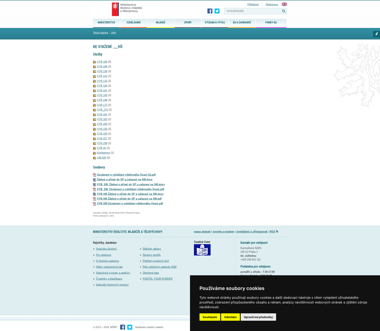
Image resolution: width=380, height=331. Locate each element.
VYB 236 (102, 143)
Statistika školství (106, 248)
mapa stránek (202, 231)
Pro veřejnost (103, 255)
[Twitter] (217, 11)
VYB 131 (102, 76)
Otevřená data (151, 272)
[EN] (284, 5)
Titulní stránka (100, 32)
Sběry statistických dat (109, 266)
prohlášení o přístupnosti (252, 231)
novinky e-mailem (223, 231)
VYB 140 (102, 85)
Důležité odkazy (152, 248)
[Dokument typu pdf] (94, 174)
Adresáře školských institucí (112, 284)
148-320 (101, 157)
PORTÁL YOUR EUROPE (158, 278)
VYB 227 (102, 138)
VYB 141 (102, 90)
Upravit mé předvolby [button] (258, 317)
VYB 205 (102, 123)
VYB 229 (102, 133)
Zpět (113, 32)
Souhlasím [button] (210, 317)
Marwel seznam (376, 34)
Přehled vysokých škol (156, 260)
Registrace (272, 4)
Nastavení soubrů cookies (149, 327)
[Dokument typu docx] (94, 179)
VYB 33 (101, 147)
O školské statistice (107, 260)
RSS (272, 231)
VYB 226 (102, 128)
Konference (103, 152)
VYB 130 (102, 71)
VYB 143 (102, 95)
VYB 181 (102, 114)
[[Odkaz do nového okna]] (202, 254)
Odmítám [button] (230, 317)
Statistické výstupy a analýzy (113, 272)
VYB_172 (102, 109)
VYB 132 (102, 80)
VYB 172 (102, 104)
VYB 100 (102, 61)
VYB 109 (102, 66)
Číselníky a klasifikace (109, 278)
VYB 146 (102, 100)
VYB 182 (102, 119)
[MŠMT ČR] (127, 9)
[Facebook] (210, 11)
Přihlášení (253, 4)
